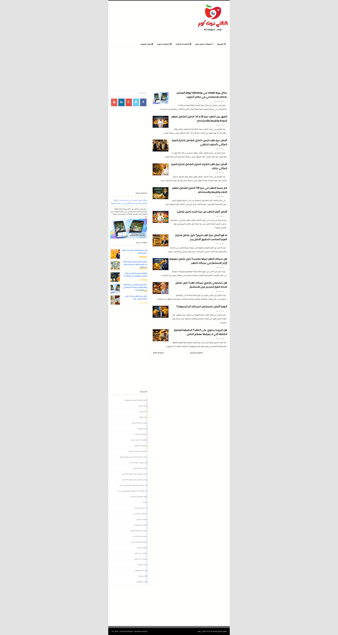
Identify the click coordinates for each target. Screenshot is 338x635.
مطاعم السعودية (140, 525)
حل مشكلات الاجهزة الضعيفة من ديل (133, 485)
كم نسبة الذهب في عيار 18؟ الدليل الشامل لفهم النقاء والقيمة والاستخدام (199, 190)
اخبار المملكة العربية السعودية (135, 400)
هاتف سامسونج (141, 570)
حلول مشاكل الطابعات (138, 496)
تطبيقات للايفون (140, 445)
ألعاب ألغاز (143, 417)
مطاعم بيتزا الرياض (140, 536)
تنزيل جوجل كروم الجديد (138, 462)
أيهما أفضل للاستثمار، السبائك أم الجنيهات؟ (201, 307)
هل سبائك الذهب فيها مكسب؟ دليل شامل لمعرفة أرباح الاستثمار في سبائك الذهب (198, 261)
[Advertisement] (141, 21)
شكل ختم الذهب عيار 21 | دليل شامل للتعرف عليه (136, 297)
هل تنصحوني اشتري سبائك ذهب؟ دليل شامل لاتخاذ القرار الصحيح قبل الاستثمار (201, 285)
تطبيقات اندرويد (141, 434)
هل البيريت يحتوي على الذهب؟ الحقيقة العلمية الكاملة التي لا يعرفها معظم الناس (200, 332)
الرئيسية (220, 44)
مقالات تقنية (142, 547)
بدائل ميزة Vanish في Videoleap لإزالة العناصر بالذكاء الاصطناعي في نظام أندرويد (202, 95)
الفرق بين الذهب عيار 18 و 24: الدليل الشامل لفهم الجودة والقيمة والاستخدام (199, 119)
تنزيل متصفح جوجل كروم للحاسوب (134, 479)
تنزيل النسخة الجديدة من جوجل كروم (133, 457)
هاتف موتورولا (141, 582)
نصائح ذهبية (142, 564)
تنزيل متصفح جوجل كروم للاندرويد (134, 474)
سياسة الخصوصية (140, 631)
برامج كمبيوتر (142, 428)
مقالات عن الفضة (140, 559)
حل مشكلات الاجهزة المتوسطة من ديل (132, 491)
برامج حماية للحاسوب (139, 423)
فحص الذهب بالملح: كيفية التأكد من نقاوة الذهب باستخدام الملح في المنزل (135, 264)
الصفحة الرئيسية (196, 352)
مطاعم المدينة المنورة (138, 530)
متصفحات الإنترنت (140, 513)
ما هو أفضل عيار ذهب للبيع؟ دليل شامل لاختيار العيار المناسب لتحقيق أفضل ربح (201, 237)
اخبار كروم (143, 411)
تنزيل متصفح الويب (140, 468)
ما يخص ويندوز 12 (140, 508)
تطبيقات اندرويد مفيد (219, 101)
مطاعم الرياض (141, 519)
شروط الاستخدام (126, 631)
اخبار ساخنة (143, 406)
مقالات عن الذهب (220, 125)
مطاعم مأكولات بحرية (139, 542)
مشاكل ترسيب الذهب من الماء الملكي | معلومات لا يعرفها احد (135, 274)
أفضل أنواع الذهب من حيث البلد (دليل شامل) (202, 212)
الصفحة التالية (158, 352)
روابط (145, 502)
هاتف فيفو (143, 576)
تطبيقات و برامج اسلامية (138, 451)
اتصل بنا (115, 631)
